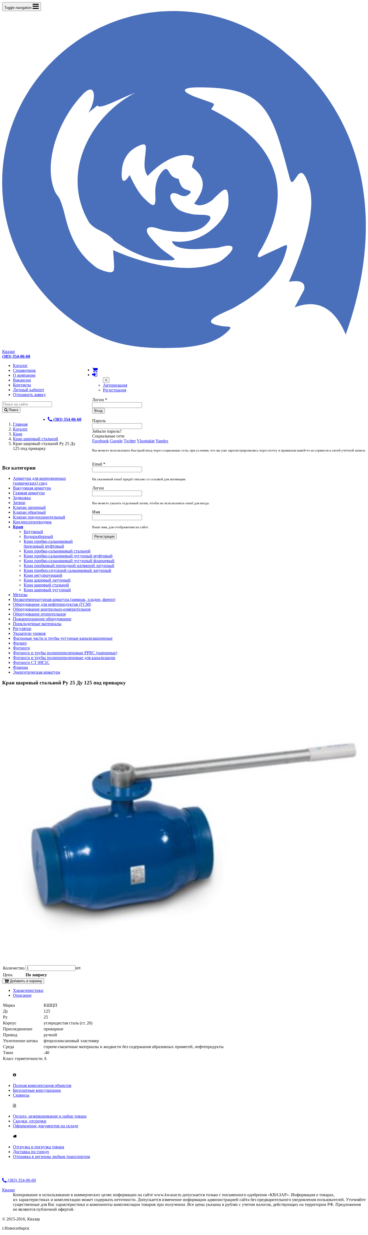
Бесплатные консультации (37, 1090)
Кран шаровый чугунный (47, 589)
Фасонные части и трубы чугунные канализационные (63, 638)
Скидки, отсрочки (29, 1121)
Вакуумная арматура (32, 488)
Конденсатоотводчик (32, 522)
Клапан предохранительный (39, 517)
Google (116, 441)
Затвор (19, 502)
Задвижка (22, 497)
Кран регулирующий (43, 575)
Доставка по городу (31, 1151)
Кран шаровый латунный (47, 580)
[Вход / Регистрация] (94, 374)
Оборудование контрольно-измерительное (52, 609)
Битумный (33, 531)
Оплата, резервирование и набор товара (49, 1116)
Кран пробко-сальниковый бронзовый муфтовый (48, 543)
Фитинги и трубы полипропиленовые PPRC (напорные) (65, 652)
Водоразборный (38, 536)
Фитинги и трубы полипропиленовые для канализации (64, 657)
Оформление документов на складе (45, 1126)
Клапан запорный (29, 507)
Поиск (13, 410)
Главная (20, 424)
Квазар (8, 351)
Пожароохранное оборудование (42, 619)
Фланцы (20, 667)
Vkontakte (146, 441)
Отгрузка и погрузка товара (38, 1147)
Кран (17, 434)
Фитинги (21, 648)
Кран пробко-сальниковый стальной (57, 551)
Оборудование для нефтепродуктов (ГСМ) (52, 604)
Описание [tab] (22, 995)
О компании (24, 375)
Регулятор (22, 628)
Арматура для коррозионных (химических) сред (39, 480)
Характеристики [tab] (28, 990)
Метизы (20, 594)
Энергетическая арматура (36, 672)
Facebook (100, 441)
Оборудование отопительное (39, 614)
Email (98, 464)
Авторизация (115, 385)
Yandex (161, 441)
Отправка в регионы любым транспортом (51, 1156)
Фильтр (20, 643)
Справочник (24, 370)
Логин (99, 399)
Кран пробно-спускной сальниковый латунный (67, 570)
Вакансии (22, 380)
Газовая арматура (29, 493)
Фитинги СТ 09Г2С (31, 662)
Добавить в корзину (25, 981)
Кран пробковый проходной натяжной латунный (69, 565)
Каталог (20, 365)
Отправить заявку (29, 394)
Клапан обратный (29, 512)
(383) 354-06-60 (21, 1180)
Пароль (99, 420)
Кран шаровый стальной (35, 438)
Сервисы (21, 1095)
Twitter (130, 441)
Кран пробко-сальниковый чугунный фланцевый (69, 560)
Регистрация (114, 390)
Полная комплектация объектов (42, 1085)
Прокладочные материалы (37, 623)
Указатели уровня (29, 633)
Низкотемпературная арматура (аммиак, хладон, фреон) (64, 599)
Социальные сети (108, 436)
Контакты (22, 385)
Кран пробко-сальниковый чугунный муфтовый (68, 556)
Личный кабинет (28, 389)
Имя (96, 512)
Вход (98, 411)
